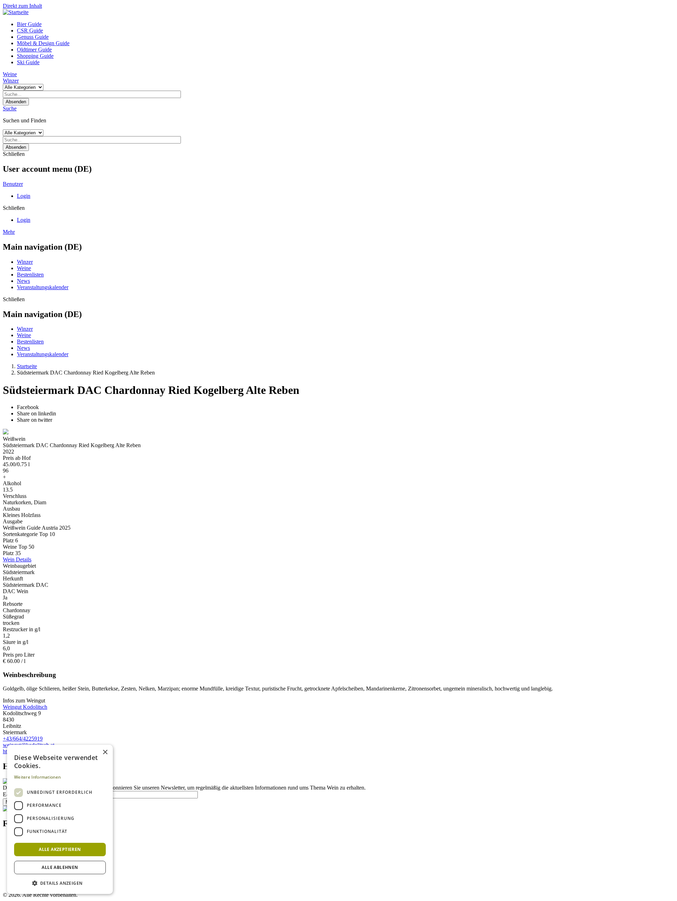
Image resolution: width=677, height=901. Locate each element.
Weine (10, 74)
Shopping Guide (35, 56)
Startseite (27, 366)
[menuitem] (345, 24)
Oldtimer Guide (34, 50)
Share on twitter (34, 420)
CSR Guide (30, 31)
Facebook (28, 407)
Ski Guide (28, 62)
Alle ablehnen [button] (60, 867)
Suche (10, 108)
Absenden (16, 101)
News (23, 281)
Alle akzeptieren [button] (60, 849)
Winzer (11, 81)
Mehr (9, 232)
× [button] (105, 752)
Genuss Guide (33, 37)
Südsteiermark (19, 572)
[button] (60, 883)
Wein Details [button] (17, 559)
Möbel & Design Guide (43, 43)
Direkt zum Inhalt (22, 6)
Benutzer (13, 184)
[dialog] (60, 819)
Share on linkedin (36, 413)
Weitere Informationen (37, 777)
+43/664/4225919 (23, 739)
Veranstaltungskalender (42, 287)
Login (23, 196)
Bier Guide (29, 24)
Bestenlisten (30, 275)
